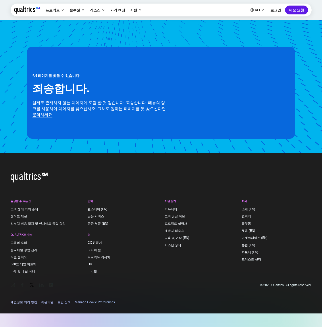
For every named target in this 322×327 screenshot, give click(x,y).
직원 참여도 (19, 257)
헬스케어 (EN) (97, 209)
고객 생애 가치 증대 (24, 209)
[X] (32, 285)
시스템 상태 (173, 245)
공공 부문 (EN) (98, 223)
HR (90, 264)
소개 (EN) (248, 209)
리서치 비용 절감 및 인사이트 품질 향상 (38, 223)
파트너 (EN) (250, 252)
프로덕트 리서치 (99, 257)
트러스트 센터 (251, 259)
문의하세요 (42, 114)
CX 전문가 (95, 242)
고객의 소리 (19, 242)
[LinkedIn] (41, 285)
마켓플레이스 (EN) (255, 238)
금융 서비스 (96, 216)
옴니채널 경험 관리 (24, 250)
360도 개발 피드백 (23, 264)
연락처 (246, 216)
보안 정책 (64, 302)
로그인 (275, 9)
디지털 (92, 271)
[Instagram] (13, 285)
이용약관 (47, 302)
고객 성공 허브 (175, 216)
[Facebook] (22, 285)
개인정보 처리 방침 (24, 302)
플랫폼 (246, 223)
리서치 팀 (94, 250)
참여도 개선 (19, 216)
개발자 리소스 (174, 230)
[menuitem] (55, 10)
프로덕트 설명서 (176, 223)
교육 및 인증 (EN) (177, 238)
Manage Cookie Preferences (95, 302)
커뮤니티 (171, 209)
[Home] (27, 10)
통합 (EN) (248, 245)
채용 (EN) (248, 230)
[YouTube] (51, 285)
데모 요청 (296, 9)
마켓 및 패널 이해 (23, 271)
